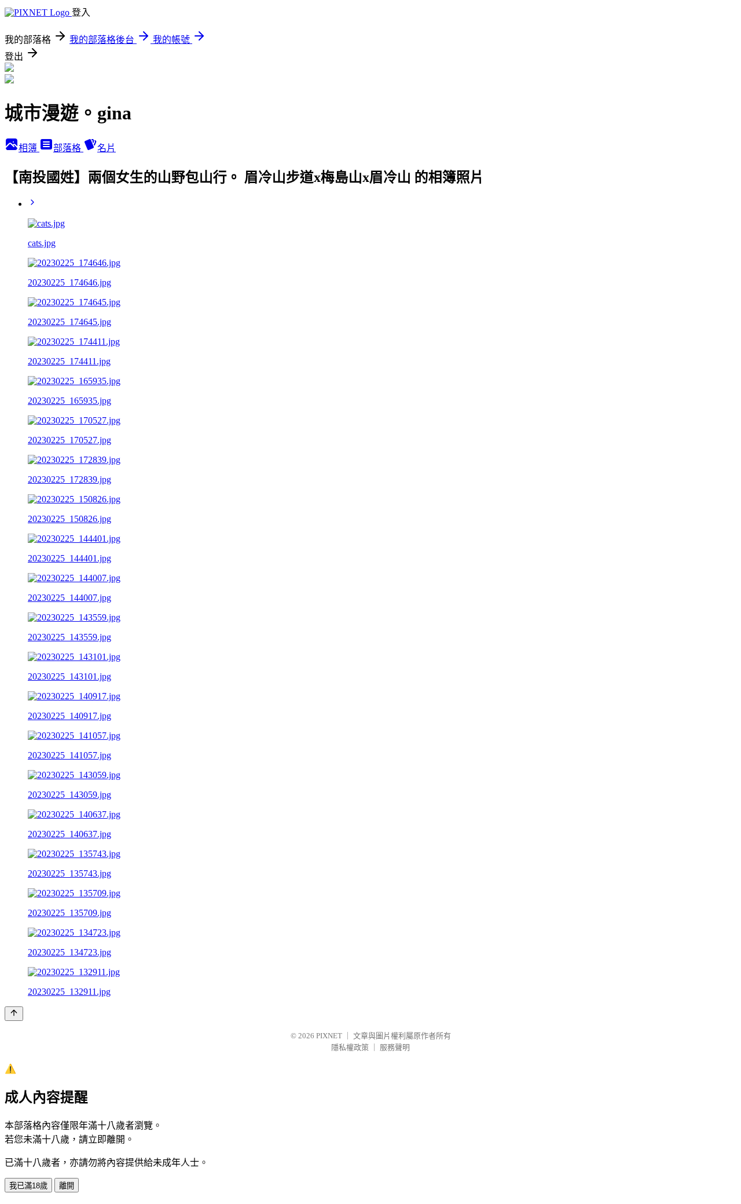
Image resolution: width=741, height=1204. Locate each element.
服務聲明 (395, 1047)
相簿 (29, 148)
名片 (106, 148)
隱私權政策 (350, 1047)
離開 (66, 1185)
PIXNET (329, 1035)
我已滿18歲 (28, 1185)
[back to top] (14, 1013)
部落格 (68, 148)
